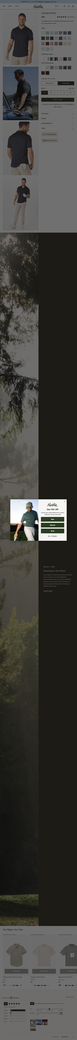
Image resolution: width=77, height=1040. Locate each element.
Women (52, 525)
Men (52, 519)
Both (52, 531)
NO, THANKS (52, 536)
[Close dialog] (64, 501)
